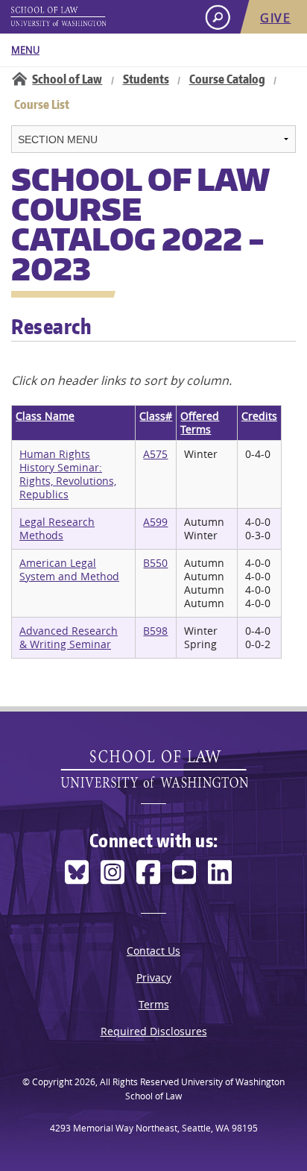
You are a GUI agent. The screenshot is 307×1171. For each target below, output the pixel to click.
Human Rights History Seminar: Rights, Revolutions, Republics (67, 474)
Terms (154, 1004)
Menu (25, 50)
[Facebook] (148, 872)
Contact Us (153, 951)
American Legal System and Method (69, 569)
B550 (155, 563)
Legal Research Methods (57, 528)
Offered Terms (199, 422)
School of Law (67, 79)
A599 (155, 522)
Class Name (45, 416)
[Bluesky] (77, 872)
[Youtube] (184, 872)
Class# (155, 416)
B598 (155, 631)
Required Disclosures (154, 1031)
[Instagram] (112, 872)
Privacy (153, 977)
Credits (259, 416)
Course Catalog (227, 79)
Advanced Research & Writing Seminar (68, 637)
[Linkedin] (220, 872)
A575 (155, 454)
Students (146, 79)
